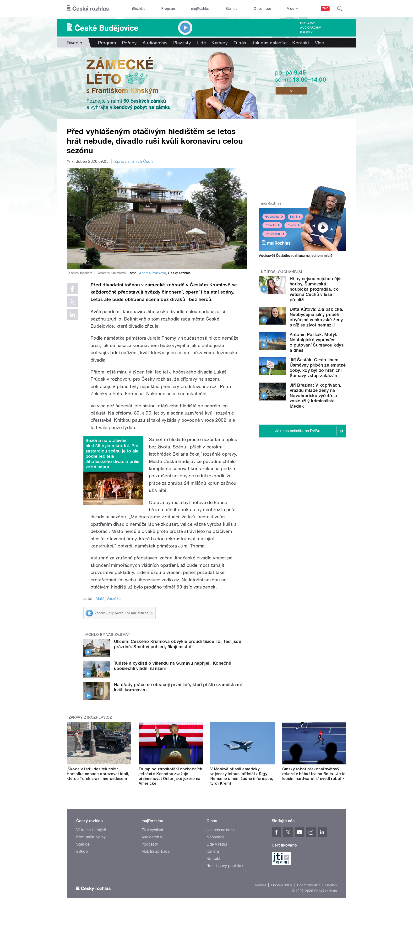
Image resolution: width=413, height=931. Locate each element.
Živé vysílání (273, 234)
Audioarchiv (310, 27)
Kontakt (300, 42)
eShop (82, 851)
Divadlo (74, 42)
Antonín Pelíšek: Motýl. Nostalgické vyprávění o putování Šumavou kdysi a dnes (317, 342)
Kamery (306, 32)
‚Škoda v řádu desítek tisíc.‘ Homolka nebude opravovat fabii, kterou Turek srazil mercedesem (98, 774)
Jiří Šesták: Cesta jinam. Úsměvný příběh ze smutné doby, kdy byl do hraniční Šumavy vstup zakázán (318, 367)
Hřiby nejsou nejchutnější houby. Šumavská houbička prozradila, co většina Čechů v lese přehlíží (315, 289)
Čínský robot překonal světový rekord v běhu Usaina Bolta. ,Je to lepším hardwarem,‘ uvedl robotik (314, 774)
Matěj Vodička (108, 598)
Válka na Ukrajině (91, 830)
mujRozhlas (200, 9)
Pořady (129, 42)
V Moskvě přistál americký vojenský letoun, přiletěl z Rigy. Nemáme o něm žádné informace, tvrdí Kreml (241, 776)
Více (322, 42)
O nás (240, 42)
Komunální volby (91, 837)
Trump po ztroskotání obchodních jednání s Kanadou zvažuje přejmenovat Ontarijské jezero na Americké (170, 776)
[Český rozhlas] (88, 8)
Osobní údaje (282, 885)
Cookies (260, 885)
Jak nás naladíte (269, 42)
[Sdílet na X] (72, 301)
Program (168, 9)
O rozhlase (262, 9)
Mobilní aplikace (155, 851)
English (331, 885)
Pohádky (270, 225)
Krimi (293, 216)
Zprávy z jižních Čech (133, 161)
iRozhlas (139, 9)
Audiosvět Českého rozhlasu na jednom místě (295, 256)
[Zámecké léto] (206, 83)
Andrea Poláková (152, 273)
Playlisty (182, 42)
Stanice (232, 9)
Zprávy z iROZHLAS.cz (90, 717)
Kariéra (212, 851)
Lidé (201, 42)
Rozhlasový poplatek (224, 865)
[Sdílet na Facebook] (72, 288)
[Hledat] (339, 8)
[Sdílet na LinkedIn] (72, 314)
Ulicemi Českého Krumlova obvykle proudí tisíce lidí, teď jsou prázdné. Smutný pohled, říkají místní (177, 644)
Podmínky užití (309, 885)
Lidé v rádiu (216, 844)
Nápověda (215, 837)
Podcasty (149, 844)
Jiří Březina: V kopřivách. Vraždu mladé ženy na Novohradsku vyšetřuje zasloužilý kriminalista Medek (315, 396)
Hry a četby (272, 216)
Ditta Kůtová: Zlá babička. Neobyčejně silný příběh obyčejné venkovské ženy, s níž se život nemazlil (317, 317)
